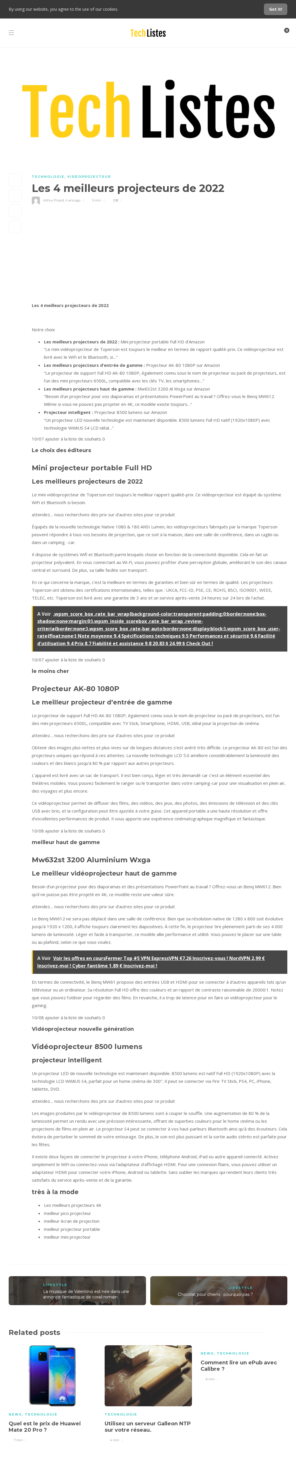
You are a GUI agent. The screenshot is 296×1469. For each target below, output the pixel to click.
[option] (52, 1393)
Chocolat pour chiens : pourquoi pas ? (215, 1294)
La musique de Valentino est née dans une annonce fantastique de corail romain (86, 1294)
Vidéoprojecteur (89, 177)
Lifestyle (55, 1285)
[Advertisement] (159, 258)
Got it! (275, 9)
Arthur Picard (53, 200)
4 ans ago (72, 200)
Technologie (48, 177)
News (15, 1414)
